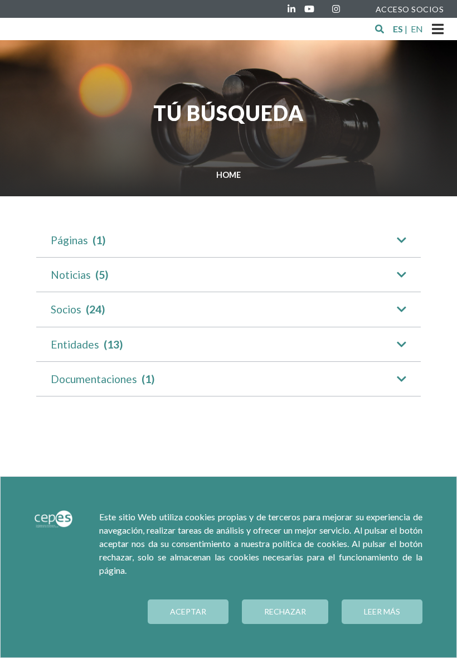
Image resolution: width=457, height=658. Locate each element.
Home (228, 175)
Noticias (79, 274)
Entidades (87, 344)
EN (417, 28)
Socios (78, 309)
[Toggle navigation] (438, 29)
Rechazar (285, 611)
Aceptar (188, 611)
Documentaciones (102, 379)
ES (398, 28)
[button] (379, 29)
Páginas (78, 240)
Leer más (382, 611)
